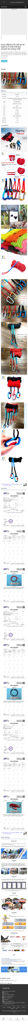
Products (9, 1007)
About (18, 1007)
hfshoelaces (10, 997)
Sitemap (12, 1008)
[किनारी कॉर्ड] (10, 983)
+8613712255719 (12, 991)
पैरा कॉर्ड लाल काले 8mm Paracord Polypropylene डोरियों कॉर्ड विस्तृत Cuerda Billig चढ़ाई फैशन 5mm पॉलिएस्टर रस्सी (14, 54)
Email (22, 1019)
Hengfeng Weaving (10, 994)
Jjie (8, 993)
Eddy (8, 999)
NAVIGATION (4, 7)
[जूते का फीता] (7, 983)
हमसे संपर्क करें (4, 61)
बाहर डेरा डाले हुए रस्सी (6, 52)
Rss (16, 1008)
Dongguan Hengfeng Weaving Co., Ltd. (8, 980)
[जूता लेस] (11, 983)
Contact (10, 1019)
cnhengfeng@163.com (10, 1001)
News (14, 1007)
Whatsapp (17, 1019)
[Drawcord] (8, 983)
